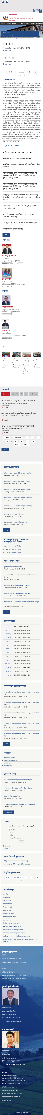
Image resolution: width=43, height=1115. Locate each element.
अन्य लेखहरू (9, 812)
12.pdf (6, 407)
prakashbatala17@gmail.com (15, 1064)
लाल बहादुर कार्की (9, 58)
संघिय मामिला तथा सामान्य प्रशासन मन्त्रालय (14, 933)
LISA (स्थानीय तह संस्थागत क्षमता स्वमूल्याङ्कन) (15, 861)
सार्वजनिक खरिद (33, 394)
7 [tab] (28, 39)
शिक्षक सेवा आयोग (7, 910)
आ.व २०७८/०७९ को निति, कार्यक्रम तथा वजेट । (16, 514)
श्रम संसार (5, 894)
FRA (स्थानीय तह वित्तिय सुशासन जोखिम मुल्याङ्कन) (16, 864)
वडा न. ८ (8, 645)
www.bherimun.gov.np (14, 1093)
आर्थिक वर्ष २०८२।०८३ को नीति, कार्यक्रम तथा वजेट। (18, 481)
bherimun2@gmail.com (13, 1021)
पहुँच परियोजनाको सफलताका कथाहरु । (14, 567)
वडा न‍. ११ (8, 630)
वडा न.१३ (8, 634)
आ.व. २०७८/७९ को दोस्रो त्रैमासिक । (12, 549)
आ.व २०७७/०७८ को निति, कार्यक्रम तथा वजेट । (16, 522)
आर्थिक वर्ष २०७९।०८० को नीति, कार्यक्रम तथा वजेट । (18, 506)
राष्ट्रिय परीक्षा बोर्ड (7, 904)
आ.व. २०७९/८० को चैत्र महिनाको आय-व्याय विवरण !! (18, 401)
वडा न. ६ (8, 652)
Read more (7, 50)
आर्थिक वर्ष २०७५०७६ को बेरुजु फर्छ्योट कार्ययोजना (17, 585)
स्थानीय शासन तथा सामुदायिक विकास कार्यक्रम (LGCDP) (17, 936)
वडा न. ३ (8, 660)
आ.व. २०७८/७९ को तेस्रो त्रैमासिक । (12, 546)
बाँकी (6, 235)
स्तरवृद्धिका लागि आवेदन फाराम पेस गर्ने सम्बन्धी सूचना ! (20, 223)
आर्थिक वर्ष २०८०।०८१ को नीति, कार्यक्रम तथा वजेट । (18, 498)
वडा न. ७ (8, 649)
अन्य (7, 530)
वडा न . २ (8, 671)
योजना (26, 394)
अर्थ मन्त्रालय (6, 897)
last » (26, 445)
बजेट (21, 394)
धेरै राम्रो (13, 829)
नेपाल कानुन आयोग (7, 907)
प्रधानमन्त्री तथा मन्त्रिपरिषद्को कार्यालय (13, 929)
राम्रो (12, 832)
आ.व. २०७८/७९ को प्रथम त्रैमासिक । (13, 552)
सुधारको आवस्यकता (16, 838)
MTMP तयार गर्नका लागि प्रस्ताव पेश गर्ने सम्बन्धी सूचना (18, 780)
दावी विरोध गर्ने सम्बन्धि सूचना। (13, 229)
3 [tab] (19, 39)
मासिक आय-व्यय (5, 394)
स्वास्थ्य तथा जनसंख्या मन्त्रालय (11, 920)
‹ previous (20, 72)
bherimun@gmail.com (13, 1017)
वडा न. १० (8, 664)
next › (17, 445)
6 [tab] (26, 39)
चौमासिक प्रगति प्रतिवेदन (10, 760)
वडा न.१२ (8, 637)
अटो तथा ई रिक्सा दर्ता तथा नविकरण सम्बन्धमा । (18, 152)
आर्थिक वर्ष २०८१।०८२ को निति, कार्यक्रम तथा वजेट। (18, 489)
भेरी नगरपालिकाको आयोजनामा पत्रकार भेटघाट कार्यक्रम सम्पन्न (19, 804)
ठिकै (12, 835)
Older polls (6, 846)
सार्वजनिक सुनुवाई (8, 763)
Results (5, 848)
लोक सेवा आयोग (7, 900)
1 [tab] (14, 39)
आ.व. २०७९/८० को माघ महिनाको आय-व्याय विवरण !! (18, 426)
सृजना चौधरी (7, 44)
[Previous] (2, 34)
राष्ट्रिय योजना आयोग (8, 913)
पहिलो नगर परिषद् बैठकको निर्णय (12, 796)
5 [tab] (23, 39)
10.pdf (6, 433)
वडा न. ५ (8, 656)
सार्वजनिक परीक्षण (8, 765)
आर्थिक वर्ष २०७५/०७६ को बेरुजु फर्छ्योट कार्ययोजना (17, 593)
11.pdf (6, 420)
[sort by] (8, 626)
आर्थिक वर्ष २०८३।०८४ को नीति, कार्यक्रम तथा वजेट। (18, 473)
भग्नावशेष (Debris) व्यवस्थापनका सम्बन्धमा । (26, 23)
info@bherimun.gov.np (9, 1087)
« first (10, 72)
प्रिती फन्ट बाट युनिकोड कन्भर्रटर (11, 923)
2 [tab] (16, 39)
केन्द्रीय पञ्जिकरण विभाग (9, 917)
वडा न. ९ (8, 641)
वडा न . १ (8, 675)
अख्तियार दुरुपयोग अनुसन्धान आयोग (12, 926)
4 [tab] (21, 39)
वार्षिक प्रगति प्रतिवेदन (9, 758)
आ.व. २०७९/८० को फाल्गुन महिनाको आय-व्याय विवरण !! (19, 413)
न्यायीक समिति (15, 394)
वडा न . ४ (8, 667)
